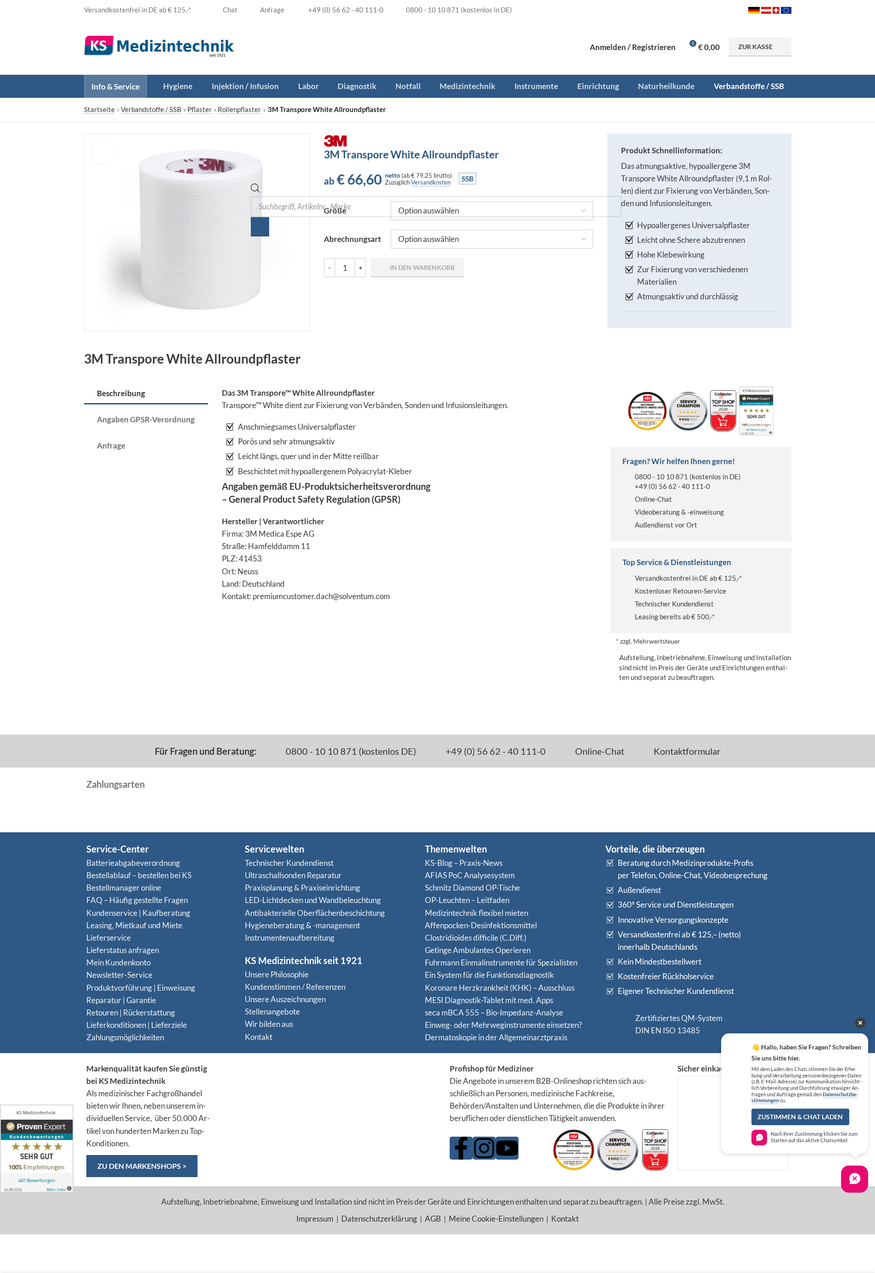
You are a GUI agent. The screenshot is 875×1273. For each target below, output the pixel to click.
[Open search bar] (255, 190)
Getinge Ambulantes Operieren (478, 950)
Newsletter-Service (119, 975)
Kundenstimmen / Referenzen (295, 987)
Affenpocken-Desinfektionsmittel (481, 925)
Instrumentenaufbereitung (289, 937)
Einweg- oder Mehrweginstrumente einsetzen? (503, 1025)
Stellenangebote (272, 1011)
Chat (229, 10)
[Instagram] (484, 1148)
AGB (433, 1218)
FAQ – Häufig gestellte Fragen (137, 900)
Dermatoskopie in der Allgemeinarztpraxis (496, 1037)
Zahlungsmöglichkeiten (125, 1037)
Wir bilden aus (269, 1024)
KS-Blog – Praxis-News (463, 863)
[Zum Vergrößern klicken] (102, 152)
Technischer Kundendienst (674, 604)
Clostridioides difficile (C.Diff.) (475, 937)
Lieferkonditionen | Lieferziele (136, 1025)
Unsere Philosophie (277, 974)
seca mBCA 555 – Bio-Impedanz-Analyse (494, 1012)
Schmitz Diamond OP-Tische (472, 887)
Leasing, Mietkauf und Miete (134, 925)
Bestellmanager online (123, 887)
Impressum (314, 1218)
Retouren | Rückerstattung (130, 1012)
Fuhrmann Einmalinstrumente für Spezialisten (501, 962)
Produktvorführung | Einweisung (140, 988)
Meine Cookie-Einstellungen (496, 1218)
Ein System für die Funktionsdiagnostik (489, 975)
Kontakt (258, 1037)
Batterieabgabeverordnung (133, 863)
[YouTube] (507, 1148)
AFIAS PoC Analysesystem (470, 875)
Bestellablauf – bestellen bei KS (139, 875)
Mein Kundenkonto (118, 962)
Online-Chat (653, 499)
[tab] (146, 394)
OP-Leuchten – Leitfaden (467, 900)
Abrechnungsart (352, 239)
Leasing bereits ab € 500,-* (675, 616)
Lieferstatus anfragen (122, 950)
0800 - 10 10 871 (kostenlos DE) (350, 751)
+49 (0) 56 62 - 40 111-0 (672, 486)
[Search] (260, 226)
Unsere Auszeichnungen (285, 999)
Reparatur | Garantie (121, 1000)
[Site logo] (159, 45)
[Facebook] (461, 1148)
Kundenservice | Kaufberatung (138, 913)
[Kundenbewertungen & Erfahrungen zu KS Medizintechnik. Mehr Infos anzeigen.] (331, 1098)
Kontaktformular (686, 751)
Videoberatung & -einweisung (679, 512)
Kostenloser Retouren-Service (680, 591)
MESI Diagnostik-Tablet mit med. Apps (489, 1000)
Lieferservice (108, 937)
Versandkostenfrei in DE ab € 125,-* (688, 578)
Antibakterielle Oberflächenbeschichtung (315, 913)
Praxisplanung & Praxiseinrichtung (302, 887)
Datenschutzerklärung (379, 1218)
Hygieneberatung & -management (302, 925)
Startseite (99, 109)
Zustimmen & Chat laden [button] (800, 1117)
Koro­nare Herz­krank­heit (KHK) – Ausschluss (500, 988)
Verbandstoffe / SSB (151, 109)
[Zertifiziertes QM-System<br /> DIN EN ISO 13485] (616, 1024)
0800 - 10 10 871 (661, 476)
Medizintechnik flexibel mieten (476, 913)
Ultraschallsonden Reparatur (293, 875)
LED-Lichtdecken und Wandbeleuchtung (313, 900)
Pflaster (199, 109)
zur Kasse (755, 46)
